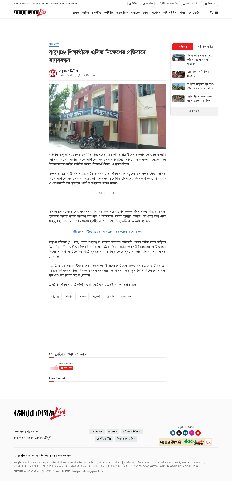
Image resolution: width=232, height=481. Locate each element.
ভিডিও (134, 3)
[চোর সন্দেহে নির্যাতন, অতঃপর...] (194, 74)
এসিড (83, 296)
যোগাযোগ (113, 431)
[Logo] (30, 12)
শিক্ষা (182, 13)
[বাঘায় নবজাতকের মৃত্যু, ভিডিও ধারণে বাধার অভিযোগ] (194, 60)
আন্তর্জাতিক (122, 13)
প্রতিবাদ (110, 296)
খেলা (145, 13)
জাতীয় (85, 13)
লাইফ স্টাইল (169, 13)
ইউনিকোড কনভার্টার (169, 3)
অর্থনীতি (108, 13)
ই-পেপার (211, 3)
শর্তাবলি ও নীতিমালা (132, 431)
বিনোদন (156, 13)
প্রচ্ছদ (76, 13)
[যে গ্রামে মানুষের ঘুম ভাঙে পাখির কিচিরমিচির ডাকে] (194, 87)
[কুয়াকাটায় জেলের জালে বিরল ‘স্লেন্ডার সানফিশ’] (194, 99)
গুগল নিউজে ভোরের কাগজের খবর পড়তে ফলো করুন (109, 232)
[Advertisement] (116, 30)
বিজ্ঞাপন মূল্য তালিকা (126, 438)
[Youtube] (198, 433)
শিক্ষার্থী (69, 296)
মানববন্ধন (126, 296)
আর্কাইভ (149, 3)
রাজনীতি (96, 13)
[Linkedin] (185, 433)
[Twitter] (179, 433)
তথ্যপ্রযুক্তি (193, 13)
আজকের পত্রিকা (192, 3)
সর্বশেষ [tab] (183, 47)
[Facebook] (172, 433)
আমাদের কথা (97, 431)
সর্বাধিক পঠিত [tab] (205, 47)
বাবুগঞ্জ (55, 296)
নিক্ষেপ (96, 296)
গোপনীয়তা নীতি (104, 438)
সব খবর (194, 111)
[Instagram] (191, 433)
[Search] (211, 13)
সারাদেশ (135, 13)
